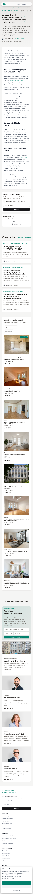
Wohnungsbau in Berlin (16, 80)
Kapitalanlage (9, 331)
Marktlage (24, 157)
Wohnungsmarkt (6, 853)
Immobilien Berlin (6, 816)
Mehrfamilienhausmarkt (8, 855)
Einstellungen (16, 890)
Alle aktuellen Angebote (10, 672)
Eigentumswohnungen (11, 327)
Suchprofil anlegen (6, 828)
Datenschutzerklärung (8, 878)
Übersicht (4, 850)
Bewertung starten (15, 637)
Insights (22, 10)
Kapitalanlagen (5, 821)
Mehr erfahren (7, 708)
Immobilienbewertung (7, 843)
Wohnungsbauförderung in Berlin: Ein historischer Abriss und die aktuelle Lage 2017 (12, 248)
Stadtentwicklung (19, 38)
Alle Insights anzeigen (24, 237)
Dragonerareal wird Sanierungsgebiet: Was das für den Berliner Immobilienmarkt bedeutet (15, 296)
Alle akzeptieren (16, 883)
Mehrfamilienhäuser (7, 823)
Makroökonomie (6, 858)
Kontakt (24, 4)
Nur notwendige (16, 886)
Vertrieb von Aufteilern (7, 841)
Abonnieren (16, 209)
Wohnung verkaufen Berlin (8, 836)
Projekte (4, 826)
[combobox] (16, 629)
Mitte (7, 164)
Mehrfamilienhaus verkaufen (9, 838)
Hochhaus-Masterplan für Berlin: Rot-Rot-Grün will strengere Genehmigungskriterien (14, 272)
